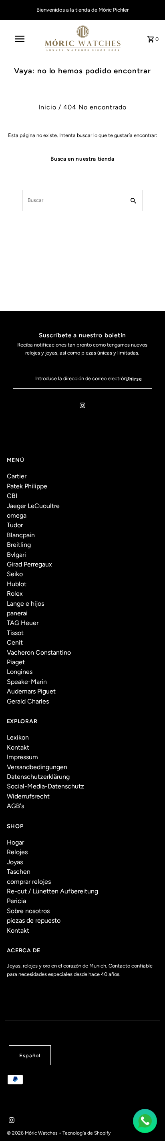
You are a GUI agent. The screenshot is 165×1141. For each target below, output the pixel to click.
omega (16, 515)
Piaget (16, 662)
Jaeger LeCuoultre (33, 506)
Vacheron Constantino (39, 652)
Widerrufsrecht (28, 796)
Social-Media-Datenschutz (45, 786)
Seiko (15, 574)
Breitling (19, 544)
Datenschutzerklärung (38, 776)
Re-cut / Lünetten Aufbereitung (52, 891)
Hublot (16, 584)
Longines (19, 671)
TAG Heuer (22, 623)
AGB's (15, 806)
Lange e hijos (25, 603)
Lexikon (18, 737)
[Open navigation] (20, 39)
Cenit (15, 642)
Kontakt (18, 747)
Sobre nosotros (28, 911)
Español (29, 1055)
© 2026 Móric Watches (33, 1133)
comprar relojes (29, 881)
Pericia (16, 901)
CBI (12, 496)
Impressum (22, 757)
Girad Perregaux (29, 564)
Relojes (17, 852)
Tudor (15, 525)
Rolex (15, 593)
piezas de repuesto (33, 920)
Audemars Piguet (31, 691)
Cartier (16, 476)
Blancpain (21, 535)
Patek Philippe (27, 486)
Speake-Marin (27, 681)
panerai (17, 613)
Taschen (18, 871)
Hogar (15, 842)
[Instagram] (82, 407)
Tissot (15, 633)
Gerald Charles (28, 701)
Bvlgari (16, 554)
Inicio (47, 107)
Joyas (15, 862)
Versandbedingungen (37, 767)
